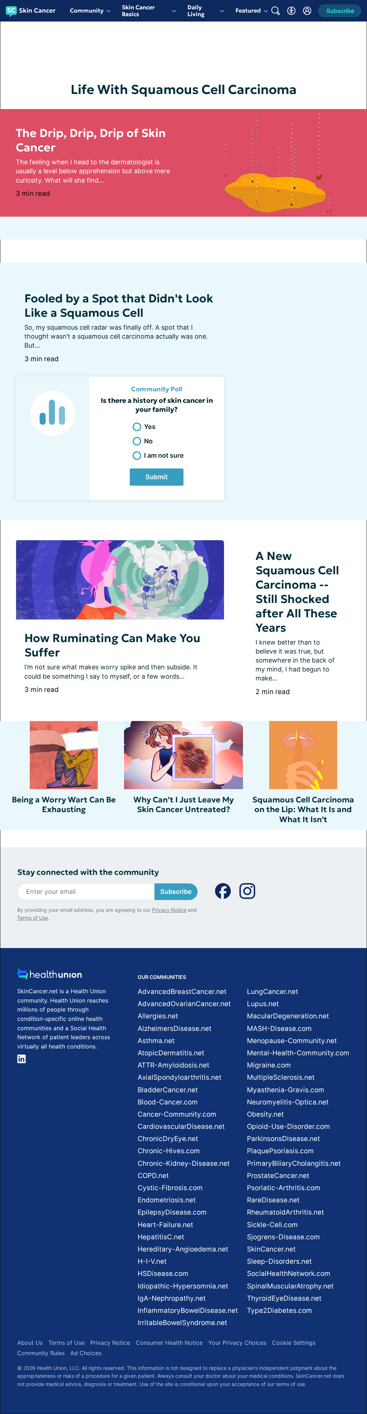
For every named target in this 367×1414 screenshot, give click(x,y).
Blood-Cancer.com (168, 1102)
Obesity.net (265, 1114)
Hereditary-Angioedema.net (183, 1249)
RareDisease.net (273, 1200)
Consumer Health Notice (169, 1342)
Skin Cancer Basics (138, 11)
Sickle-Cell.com (272, 1225)
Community (87, 10)
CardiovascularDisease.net (181, 1126)
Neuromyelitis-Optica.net (288, 1102)
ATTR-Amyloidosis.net (173, 1065)
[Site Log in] (307, 11)
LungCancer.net (272, 992)
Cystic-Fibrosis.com (170, 1188)
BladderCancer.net (168, 1090)
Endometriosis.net (167, 1200)
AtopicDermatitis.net (171, 1053)
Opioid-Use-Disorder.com (288, 1126)
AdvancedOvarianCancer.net (184, 1004)
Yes (150, 426)
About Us (30, 1342)
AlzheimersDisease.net (174, 1028)
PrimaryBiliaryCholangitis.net (294, 1163)
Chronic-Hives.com (169, 1151)
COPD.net (153, 1176)
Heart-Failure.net (165, 1225)
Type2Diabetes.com (279, 1310)
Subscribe (176, 891)
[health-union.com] (49, 976)
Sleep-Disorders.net (279, 1261)
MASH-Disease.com (279, 1028)
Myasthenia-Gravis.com (285, 1090)
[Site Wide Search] (275, 11)
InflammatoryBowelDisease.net (188, 1310)
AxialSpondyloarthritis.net (179, 1077)
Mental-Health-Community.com (298, 1053)
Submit (157, 477)
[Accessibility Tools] (291, 11)
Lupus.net (263, 1004)
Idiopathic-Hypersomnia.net (183, 1286)
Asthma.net (156, 1041)
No (148, 441)
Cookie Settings (293, 1342)
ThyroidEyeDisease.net (284, 1298)
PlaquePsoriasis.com (280, 1151)
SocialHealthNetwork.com (288, 1273)
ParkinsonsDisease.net (283, 1139)
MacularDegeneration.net (288, 1016)
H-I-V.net (152, 1261)
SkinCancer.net (271, 1249)
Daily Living (196, 11)
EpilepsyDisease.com (172, 1212)
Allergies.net (158, 1016)
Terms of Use (32, 918)
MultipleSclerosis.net (281, 1077)
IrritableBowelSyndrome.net (182, 1323)
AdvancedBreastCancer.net (182, 992)
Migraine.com (269, 1065)
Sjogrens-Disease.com (283, 1237)
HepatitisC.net (161, 1237)
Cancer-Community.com (177, 1114)
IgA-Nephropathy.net (172, 1298)
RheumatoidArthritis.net (285, 1212)
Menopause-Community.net (292, 1041)
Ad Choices (85, 1353)
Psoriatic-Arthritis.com (283, 1188)
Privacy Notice (169, 910)
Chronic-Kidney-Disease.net (184, 1163)
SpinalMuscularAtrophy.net (290, 1286)
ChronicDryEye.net (168, 1139)
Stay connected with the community (88, 872)
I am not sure (164, 455)
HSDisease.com (163, 1273)
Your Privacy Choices (237, 1342)
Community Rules (41, 1353)
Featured (248, 10)
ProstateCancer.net (278, 1176)
